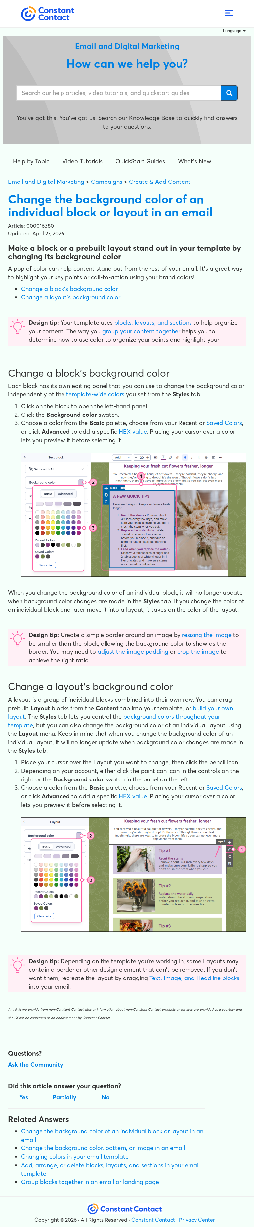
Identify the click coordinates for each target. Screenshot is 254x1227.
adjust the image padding (133, 651)
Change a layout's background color (70, 297)
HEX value (133, 431)
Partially (64, 1097)
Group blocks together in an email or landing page (90, 1182)
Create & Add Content (159, 181)
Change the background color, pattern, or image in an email (103, 1148)
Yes (23, 1097)
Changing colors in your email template (75, 1156)
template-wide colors (95, 394)
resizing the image (207, 635)
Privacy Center (197, 1219)
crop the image (198, 651)
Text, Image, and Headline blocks (194, 978)
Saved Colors (224, 423)
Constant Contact (153, 1219)
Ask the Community (35, 1064)
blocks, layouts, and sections (153, 322)
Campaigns (106, 181)
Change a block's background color (69, 289)
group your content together (141, 331)
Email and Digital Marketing (46, 181)
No (106, 1097)
